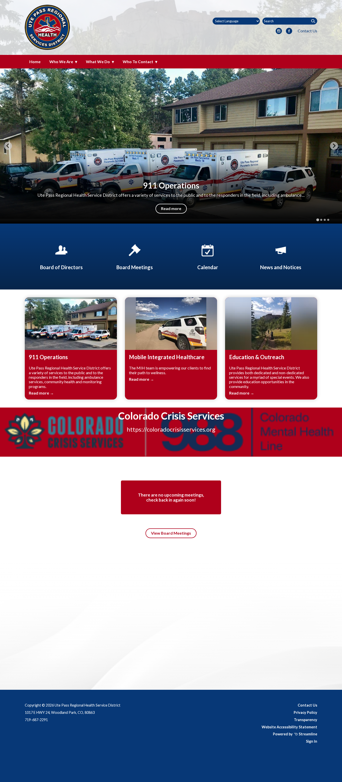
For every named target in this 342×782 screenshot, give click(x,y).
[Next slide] (334, 146)
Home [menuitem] (35, 61)
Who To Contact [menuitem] (138, 61)
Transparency (305, 720)
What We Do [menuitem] (98, 61)
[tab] (317, 219)
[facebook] (289, 31)
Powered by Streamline (295, 734)
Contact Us (307, 30)
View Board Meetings (171, 533)
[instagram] (279, 31)
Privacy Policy (305, 712)
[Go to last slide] (8, 146)
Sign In (311, 741)
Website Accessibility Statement (289, 727)
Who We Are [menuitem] (61, 61)
